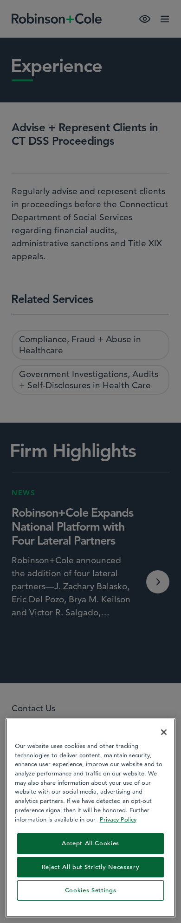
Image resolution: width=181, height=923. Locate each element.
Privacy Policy (118, 819)
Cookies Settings (90, 890)
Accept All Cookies (90, 843)
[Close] (164, 732)
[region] (91, 817)
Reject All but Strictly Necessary (91, 867)
